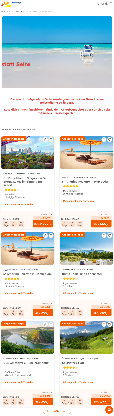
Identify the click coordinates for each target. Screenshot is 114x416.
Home (2, 12)
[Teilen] (45, 139)
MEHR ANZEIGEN (57, 411)
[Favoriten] (51, 139)
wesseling (14, 12)
